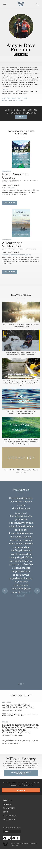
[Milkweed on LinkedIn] (18, 838)
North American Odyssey (15, 175)
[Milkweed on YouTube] (14, 838)
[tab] (18, 684)
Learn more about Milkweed (21, 773)
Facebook (15, 54)
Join (6, 831)
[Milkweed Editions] (20, 5)
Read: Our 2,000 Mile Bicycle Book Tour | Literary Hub (21, 471)
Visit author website (13, 100)
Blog (5, 812)
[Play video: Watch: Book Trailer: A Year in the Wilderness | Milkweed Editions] (21, 312)
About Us (7, 800)
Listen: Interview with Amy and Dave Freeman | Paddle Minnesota (21, 412)
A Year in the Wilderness (12, 244)
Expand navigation (4, 4)
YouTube (26, 54)
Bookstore (9, 808)
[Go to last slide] (5, 591)
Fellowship (9, 820)
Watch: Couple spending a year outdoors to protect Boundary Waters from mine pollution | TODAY (20, 383)
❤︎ (21, 790)
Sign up (21, 117)
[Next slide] (37, 591)
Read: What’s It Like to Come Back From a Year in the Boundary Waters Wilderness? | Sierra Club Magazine (21, 442)
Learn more (10, 203)
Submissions (9, 816)
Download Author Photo (15, 98)
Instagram (22, 54)
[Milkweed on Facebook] (5, 838)
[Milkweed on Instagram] (9, 838)
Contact (7, 804)
